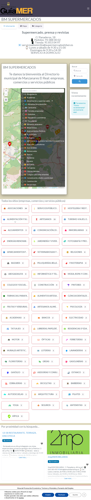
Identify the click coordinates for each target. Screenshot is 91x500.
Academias (31, 97)
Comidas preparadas (35, 111)
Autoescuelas (32, 151)
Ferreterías (76, 339)
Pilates (76, 394)
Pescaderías (32, 121)
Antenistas (76, 405)
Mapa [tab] (24, 26)
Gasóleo (15, 372)
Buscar (74, 66)
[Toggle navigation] (88, 8)
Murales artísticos (17, 350)
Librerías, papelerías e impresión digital (58, 328)
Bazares (30, 161)
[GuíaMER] (16, 8)
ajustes (21, 498)
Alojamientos (32, 128)
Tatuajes (15, 328)
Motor (15, 339)
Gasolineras (76, 361)
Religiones (76, 252)
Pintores (76, 285)
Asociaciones (32, 148)
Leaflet (39, 188)
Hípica (15, 416)
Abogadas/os (32, 94)
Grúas (45, 361)
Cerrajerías (31, 168)
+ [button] (6, 90)
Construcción (32, 181)
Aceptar (48, 495)
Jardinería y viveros (48, 241)
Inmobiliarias (76, 230)
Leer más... (23, 457)
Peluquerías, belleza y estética (54, 263)
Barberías (30, 158)
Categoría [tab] (38, 26)
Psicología (76, 306)
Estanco (76, 372)
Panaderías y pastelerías (37, 118)
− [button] (6, 94)
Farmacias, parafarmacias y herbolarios (29, 296)
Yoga (15, 405)
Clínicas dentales (33, 171)
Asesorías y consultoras (36, 144)
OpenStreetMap (53, 188)
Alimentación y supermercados (38, 101)
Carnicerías (32, 107)
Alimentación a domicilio (37, 104)
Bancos (29, 154)
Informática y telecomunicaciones (57, 274)
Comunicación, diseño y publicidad (40, 178)
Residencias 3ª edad (77, 328)
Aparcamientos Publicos (36, 131)
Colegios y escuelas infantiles (38, 174)
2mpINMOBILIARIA (58, 456)
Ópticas (45, 339)
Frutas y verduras (17, 306)
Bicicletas (30, 164)
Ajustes (75, 495)
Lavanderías (76, 350)
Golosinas (31, 114)
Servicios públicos (47, 208)
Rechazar (61, 495)
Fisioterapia (76, 263)
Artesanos (31, 138)
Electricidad (31, 184)
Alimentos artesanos (34, 124)
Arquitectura (32, 134)
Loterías (46, 350)
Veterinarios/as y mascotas (52, 252)
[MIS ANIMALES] (9, 144)
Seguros (45, 405)
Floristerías (15, 361)
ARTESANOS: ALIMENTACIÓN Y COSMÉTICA (45, 141)
